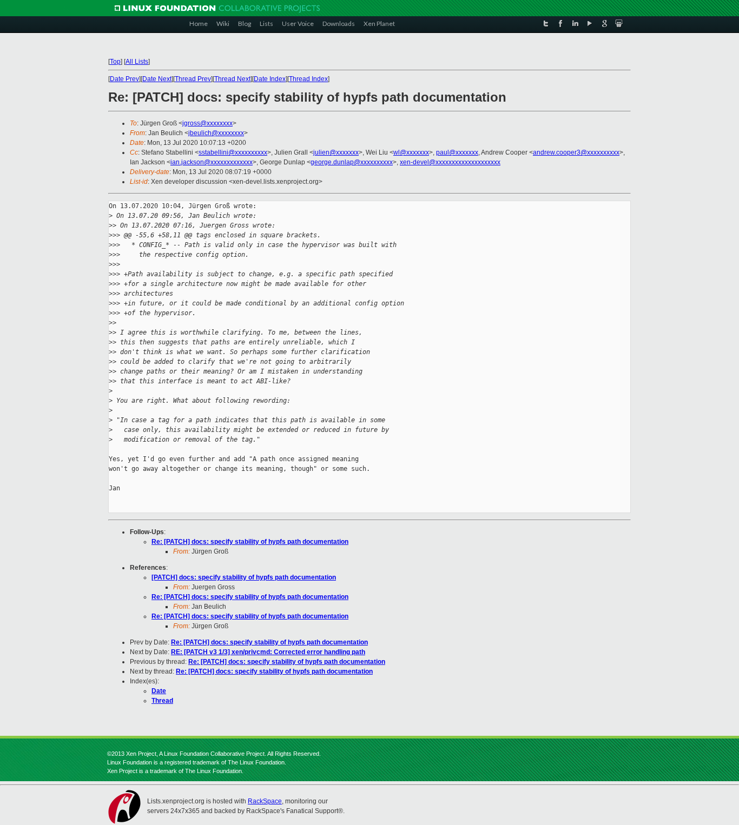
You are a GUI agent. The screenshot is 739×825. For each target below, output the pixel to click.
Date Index (270, 79)
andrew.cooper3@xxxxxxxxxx (576, 152)
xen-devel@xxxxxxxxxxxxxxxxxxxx (450, 162)
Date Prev (124, 79)
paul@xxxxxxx (457, 152)
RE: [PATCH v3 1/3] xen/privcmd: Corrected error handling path (268, 652)
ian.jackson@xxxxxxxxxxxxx (211, 162)
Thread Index (308, 79)
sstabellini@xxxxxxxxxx (233, 152)
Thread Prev (193, 79)
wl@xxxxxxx (411, 152)
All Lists (137, 61)
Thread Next (232, 79)
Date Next (156, 79)
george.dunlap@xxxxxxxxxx (352, 162)
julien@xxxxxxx (336, 152)
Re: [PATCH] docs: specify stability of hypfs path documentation (249, 541)
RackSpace (265, 801)
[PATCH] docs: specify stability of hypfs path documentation (243, 577)
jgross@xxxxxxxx (207, 123)
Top (115, 61)
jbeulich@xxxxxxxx (216, 133)
